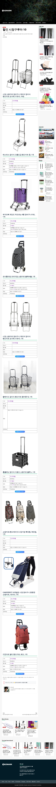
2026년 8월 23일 (48, 59)
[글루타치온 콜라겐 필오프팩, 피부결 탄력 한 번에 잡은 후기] (41, 174)
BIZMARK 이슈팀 (30, 735)
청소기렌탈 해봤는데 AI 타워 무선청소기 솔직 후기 (20, 731)
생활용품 (4, 27)
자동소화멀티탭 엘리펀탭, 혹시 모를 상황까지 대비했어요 (7, 731)
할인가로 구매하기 (20, 174)
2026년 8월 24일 (30, 736)
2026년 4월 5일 (46, 137)
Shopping (23, 781)
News (9, 781)
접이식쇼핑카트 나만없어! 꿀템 (21, 682)
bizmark (5, 32)
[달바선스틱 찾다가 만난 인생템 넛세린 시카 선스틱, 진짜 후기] (41, 182)
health (41, 133)
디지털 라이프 (31, 22)
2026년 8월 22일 (48, 75)
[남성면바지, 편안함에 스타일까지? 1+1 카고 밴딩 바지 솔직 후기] (46, 33)
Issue (44, 133)
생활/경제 (34, 781)
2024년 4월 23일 (9, 32)
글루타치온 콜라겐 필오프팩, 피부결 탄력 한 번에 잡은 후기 (49, 174)
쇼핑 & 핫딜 (25, 22)
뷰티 (45, 171)
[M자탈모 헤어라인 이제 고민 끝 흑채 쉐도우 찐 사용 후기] (41, 198)
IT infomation (17, 781)
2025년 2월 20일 (48, 151)
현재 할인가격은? (20, 491)
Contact (38, 781)
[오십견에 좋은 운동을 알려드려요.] (41, 149)
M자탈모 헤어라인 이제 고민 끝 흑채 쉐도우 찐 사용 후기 (48, 198)
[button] (53, 23)
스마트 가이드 (18, 22)
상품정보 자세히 (20, 356)
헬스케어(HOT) (12, 22)
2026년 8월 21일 (48, 92)
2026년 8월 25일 (48, 169)
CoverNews (39, 785)
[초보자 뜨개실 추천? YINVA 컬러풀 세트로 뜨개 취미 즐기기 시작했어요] (46, 99)
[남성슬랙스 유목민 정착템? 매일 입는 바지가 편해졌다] (46, 50)
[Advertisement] (36, 10)
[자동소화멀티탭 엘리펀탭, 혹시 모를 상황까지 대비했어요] (7, 725)
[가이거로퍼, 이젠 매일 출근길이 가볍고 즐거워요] (46, 66)
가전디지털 (28, 781)
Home (3, 781)
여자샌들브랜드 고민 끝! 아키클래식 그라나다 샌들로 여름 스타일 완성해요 (45, 89)
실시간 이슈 (5, 22)
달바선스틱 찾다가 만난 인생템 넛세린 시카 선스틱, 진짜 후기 (49, 181)
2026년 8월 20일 (48, 109)
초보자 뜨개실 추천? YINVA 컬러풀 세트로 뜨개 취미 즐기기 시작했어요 (46, 106)
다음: (29, 714)
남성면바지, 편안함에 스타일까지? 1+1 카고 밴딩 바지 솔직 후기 (46, 41)
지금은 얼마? (20, 613)
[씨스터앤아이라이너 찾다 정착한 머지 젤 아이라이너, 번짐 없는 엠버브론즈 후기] (41, 166)
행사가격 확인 (20, 673)
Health (13, 781)
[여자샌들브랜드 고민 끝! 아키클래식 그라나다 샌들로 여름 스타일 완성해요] (46, 82)
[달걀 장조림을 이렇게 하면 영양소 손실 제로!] (41, 155)
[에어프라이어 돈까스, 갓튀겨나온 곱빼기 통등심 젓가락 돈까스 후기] (32, 725)
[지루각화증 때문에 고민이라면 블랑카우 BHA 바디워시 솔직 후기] (41, 190)
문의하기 (44, 22)
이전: (8, 714)
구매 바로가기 (20, 114)
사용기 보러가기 (20, 431)
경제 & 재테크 (38, 22)
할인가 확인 (20, 236)
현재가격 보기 (20, 551)
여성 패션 (41, 37)
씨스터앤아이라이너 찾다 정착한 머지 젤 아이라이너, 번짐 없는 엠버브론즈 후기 (27, 771)
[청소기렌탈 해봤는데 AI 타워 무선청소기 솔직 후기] (20, 725)
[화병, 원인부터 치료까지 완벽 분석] (41, 142)
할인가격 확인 (20, 295)
